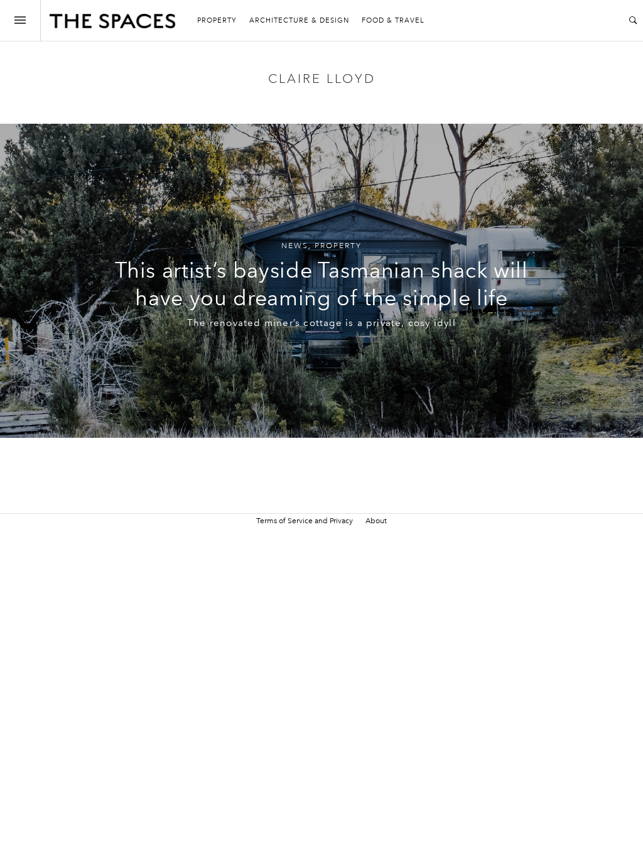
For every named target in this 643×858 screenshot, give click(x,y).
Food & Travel (393, 20)
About (376, 520)
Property (217, 20)
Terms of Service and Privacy (304, 520)
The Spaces (112, 24)
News (294, 246)
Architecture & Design (299, 20)
